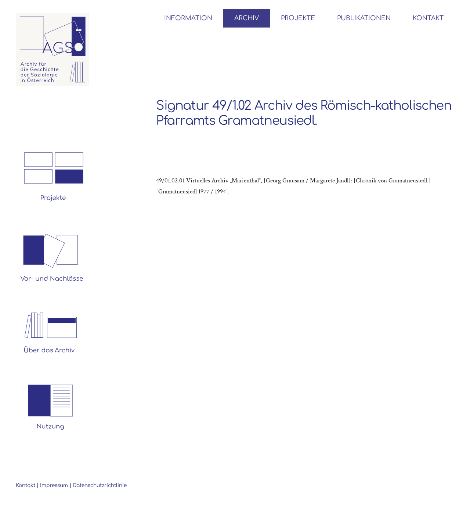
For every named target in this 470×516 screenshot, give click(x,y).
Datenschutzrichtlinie (100, 485)
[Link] (52, 49)
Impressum (54, 485)
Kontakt (25, 485)
